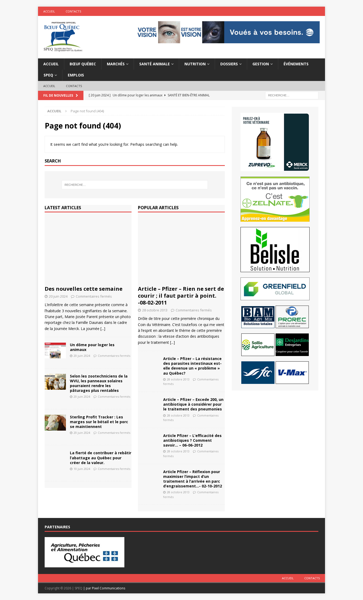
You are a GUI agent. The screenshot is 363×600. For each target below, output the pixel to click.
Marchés (116, 63)
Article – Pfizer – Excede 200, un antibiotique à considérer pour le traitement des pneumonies (193, 404)
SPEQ (48, 75)
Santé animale (154, 63)
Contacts (73, 11)
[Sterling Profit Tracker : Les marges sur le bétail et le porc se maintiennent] (55, 423)
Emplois (76, 75)
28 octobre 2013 (154, 310)
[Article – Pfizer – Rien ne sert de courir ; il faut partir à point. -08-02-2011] (181, 250)
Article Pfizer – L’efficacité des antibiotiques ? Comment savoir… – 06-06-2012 (192, 440)
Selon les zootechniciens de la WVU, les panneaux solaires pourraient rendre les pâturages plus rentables (99, 383)
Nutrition (195, 63)
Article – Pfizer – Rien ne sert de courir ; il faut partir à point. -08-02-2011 (181, 295)
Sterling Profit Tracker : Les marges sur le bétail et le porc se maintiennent (99, 421)
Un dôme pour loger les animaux (92, 347)
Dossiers (229, 63)
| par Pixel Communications (104, 588)
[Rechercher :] (291, 95)
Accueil (49, 11)
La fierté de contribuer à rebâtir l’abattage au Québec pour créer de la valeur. (100, 457)
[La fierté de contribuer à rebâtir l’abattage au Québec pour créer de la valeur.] (55, 458)
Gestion (260, 63)
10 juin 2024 (82, 469)
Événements (296, 63)
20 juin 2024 (58, 296)
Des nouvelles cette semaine (84, 288)
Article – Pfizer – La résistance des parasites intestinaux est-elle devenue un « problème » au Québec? (192, 366)
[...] (102, 328)
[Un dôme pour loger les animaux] (55, 350)
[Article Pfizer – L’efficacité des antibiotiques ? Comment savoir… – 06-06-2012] (148, 441)
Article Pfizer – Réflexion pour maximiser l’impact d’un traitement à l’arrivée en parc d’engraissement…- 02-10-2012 (192, 479)
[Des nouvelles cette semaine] (88, 250)
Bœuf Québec (83, 63)
